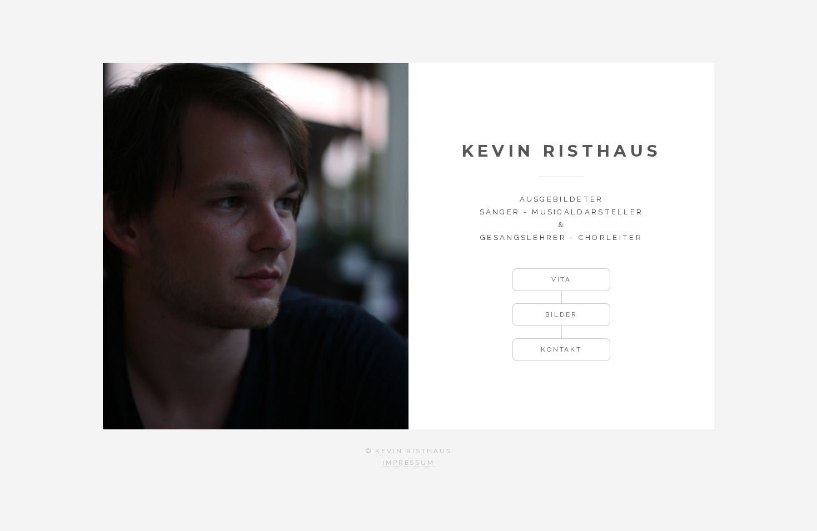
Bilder (561, 314)
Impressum (408, 463)
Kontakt (561, 349)
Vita (561, 279)
